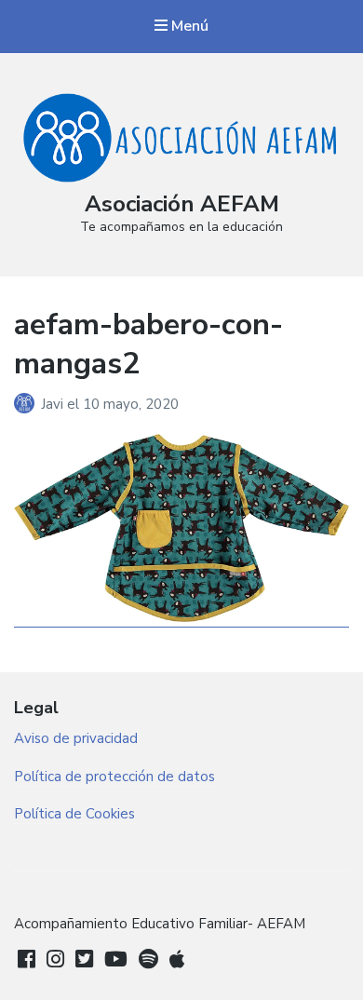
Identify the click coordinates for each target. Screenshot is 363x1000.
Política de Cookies (74, 813)
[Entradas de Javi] (27, 404)
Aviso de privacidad (76, 738)
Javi (54, 404)
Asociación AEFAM (182, 204)
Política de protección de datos (114, 776)
